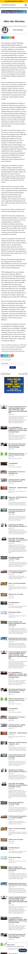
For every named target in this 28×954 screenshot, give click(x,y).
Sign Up (12, 367)
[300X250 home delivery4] (14, 385)
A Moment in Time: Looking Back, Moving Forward (16, 480)
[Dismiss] (6, 942)
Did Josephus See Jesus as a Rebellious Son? (16, 472)
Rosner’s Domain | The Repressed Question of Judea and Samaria (17, 623)
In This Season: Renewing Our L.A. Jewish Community (17, 571)
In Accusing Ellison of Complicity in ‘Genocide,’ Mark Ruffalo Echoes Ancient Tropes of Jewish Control (17, 430)
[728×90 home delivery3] (14, 11)
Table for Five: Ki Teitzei (15, 594)
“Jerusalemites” (13, 463)
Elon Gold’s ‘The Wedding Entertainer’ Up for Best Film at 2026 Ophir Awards (17, 540)
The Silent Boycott (13, 602)
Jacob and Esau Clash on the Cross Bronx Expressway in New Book (17, 511)
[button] (2, 37)
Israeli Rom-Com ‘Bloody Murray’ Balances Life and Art (17, 525)
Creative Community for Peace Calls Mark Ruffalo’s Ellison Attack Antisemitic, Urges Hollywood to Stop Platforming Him (17, 409)
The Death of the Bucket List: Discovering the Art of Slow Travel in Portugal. (17, 445)
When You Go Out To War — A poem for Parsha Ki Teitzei (17, 454)
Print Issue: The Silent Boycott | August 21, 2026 (17, 498)
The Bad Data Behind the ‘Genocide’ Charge (15, 558)
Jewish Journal (8, 5)
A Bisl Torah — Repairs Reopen (17, 487)
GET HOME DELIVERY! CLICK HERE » (14, 1)
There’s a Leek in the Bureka (16, 583)
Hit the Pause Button (14, 612)
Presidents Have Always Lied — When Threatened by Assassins (17, 639)
